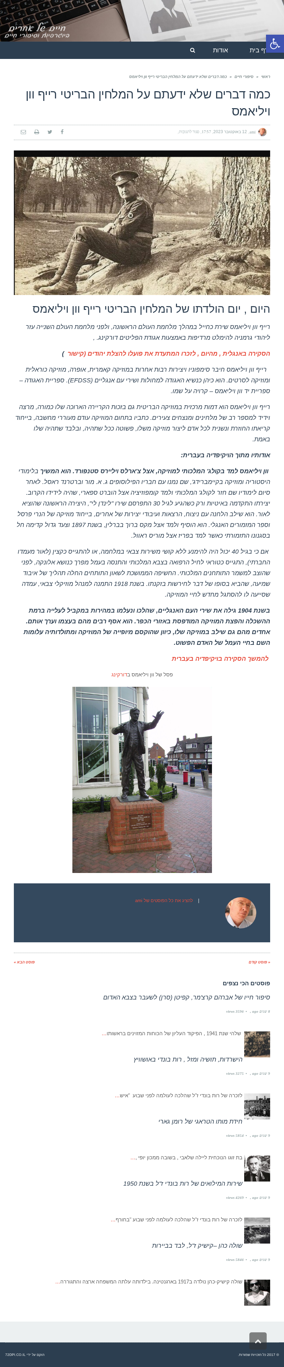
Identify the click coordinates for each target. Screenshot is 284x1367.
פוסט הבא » (24, 962)
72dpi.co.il (15, 1355)
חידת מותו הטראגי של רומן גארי (200, 1121)
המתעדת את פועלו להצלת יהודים (132, 353)
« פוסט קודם (259, 962)
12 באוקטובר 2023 (230, 131)
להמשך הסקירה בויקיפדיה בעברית (220, 658)
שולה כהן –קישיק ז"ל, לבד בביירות (197, 1245)
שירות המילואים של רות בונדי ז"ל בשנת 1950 (182, 1183)
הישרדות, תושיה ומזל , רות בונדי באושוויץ (188, 1059)
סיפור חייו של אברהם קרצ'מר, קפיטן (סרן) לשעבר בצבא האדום (186, 997)
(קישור (77, 353)
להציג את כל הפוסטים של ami (164, 900)
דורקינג (119, 674)
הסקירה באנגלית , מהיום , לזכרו (225, 353)
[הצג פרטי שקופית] (142, 21)
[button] (275, 44)
